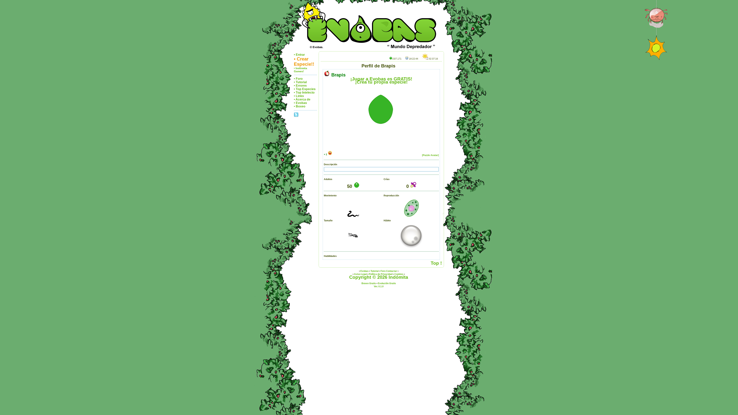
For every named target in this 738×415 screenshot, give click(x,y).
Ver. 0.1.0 (379, 286)
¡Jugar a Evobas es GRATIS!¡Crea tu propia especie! (381, 80)
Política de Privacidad (380, 274)
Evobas (364, 271)
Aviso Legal (360, 274)
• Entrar (299, 54)
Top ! (436, 263)
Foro (383, 271)
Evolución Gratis (387, 283)
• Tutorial (300, 82)
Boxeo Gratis (369, 283)
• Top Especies (305, 89)
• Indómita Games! (300, 70)
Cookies (398, 274)
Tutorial (375, 271)
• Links (299, 96)
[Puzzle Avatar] (430, 155)
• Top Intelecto (304, 92)
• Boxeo (299, 106)
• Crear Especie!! (304, 61)
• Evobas (300, 103)
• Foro (298, 78)
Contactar (391, 271)
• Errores (300, 85)
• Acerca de (302, 99)
